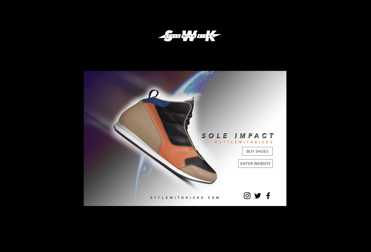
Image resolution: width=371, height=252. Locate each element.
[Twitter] (257, 195)
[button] (185, 138)
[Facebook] (268, 195)
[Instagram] (247, 195)
